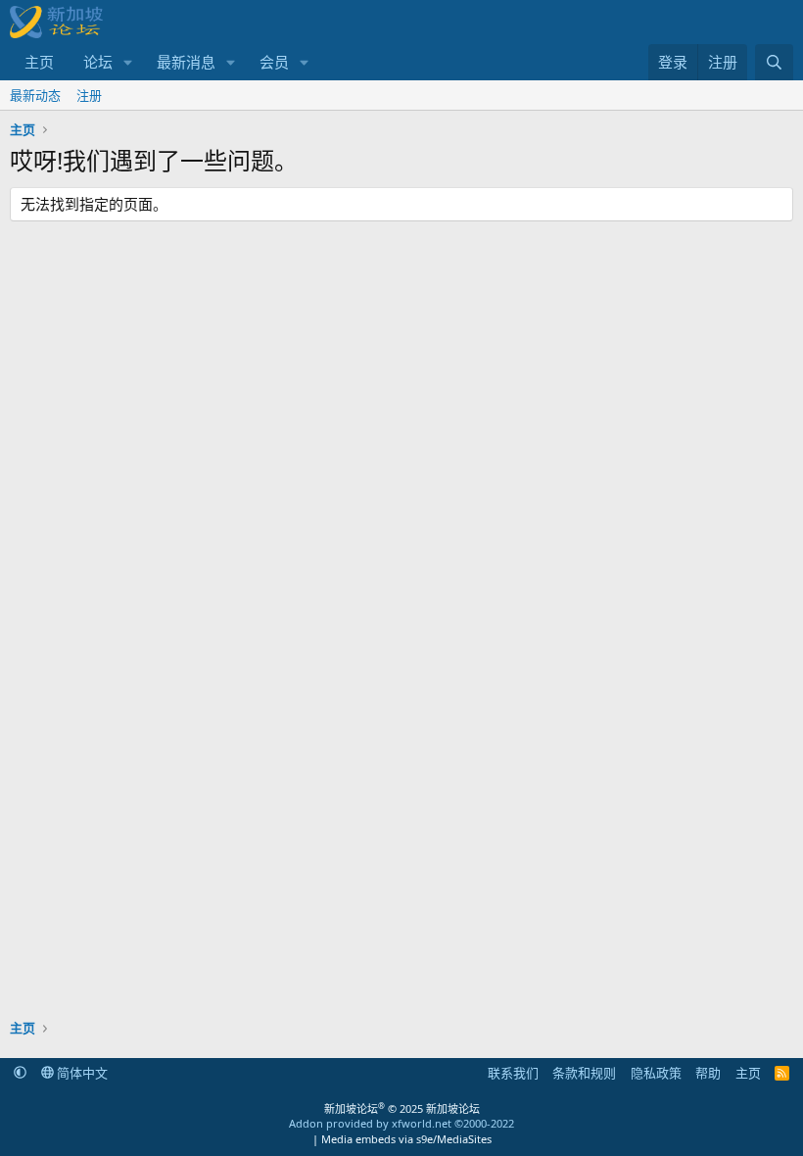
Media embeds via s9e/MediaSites (406, 1139)
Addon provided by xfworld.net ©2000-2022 (401, 1123)
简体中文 (81, 1073)
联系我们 (513, 1073)
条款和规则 (584, 1073)
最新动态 (35, 95)
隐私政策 (656, 1073)
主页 (39, 62)
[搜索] (774, 62)
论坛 (98, 62)
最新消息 (186, 62)
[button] (128, 62)
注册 (89, 95)
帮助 (708, 1073)
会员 (274, 62)
